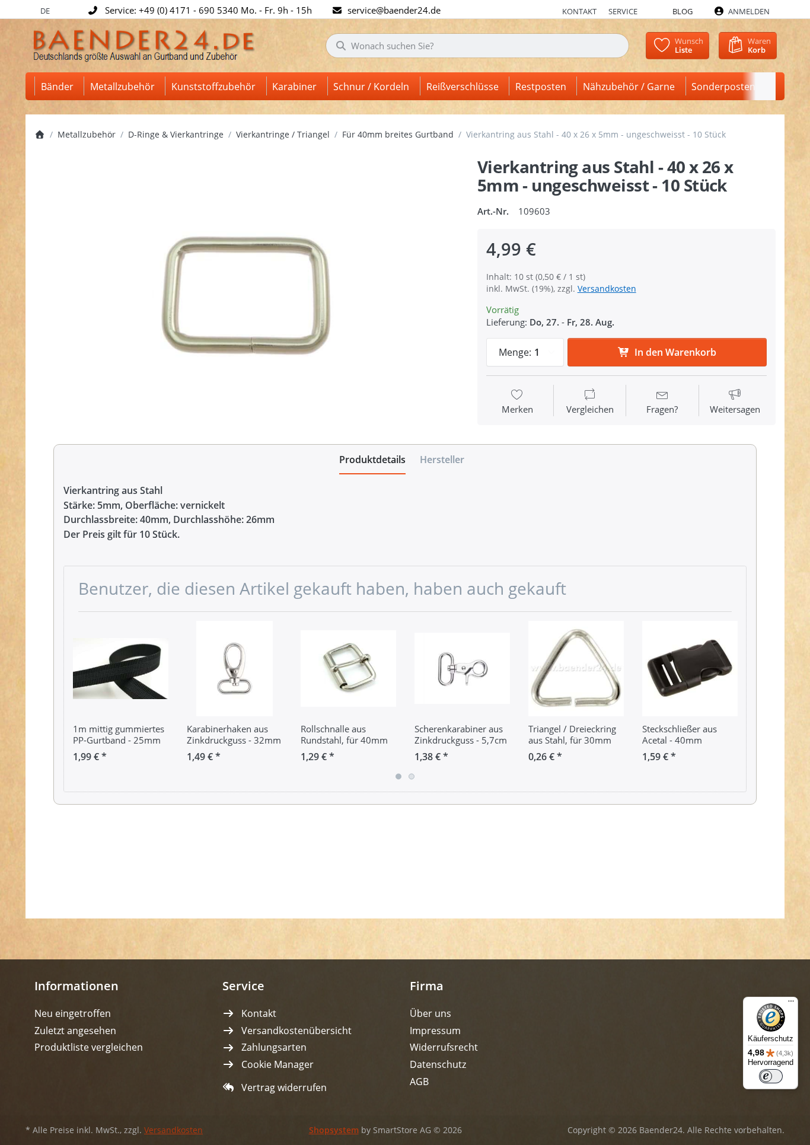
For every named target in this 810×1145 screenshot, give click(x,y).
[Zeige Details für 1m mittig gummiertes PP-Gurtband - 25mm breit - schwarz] (120, 668)
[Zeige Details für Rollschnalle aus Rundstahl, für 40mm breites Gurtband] (348, 668)
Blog (682, 11)
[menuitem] (59, 86)
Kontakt (579, 11)
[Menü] (791, 1004)
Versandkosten (607, 288)
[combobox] (477, 45)
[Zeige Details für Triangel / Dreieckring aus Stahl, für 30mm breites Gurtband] (576, 668)
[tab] (372, 459)
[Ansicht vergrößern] (247, 296)
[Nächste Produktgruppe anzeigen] (733, 701)
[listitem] (247, 296)
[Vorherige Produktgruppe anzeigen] (77, 701)
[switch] (771, 1076)
